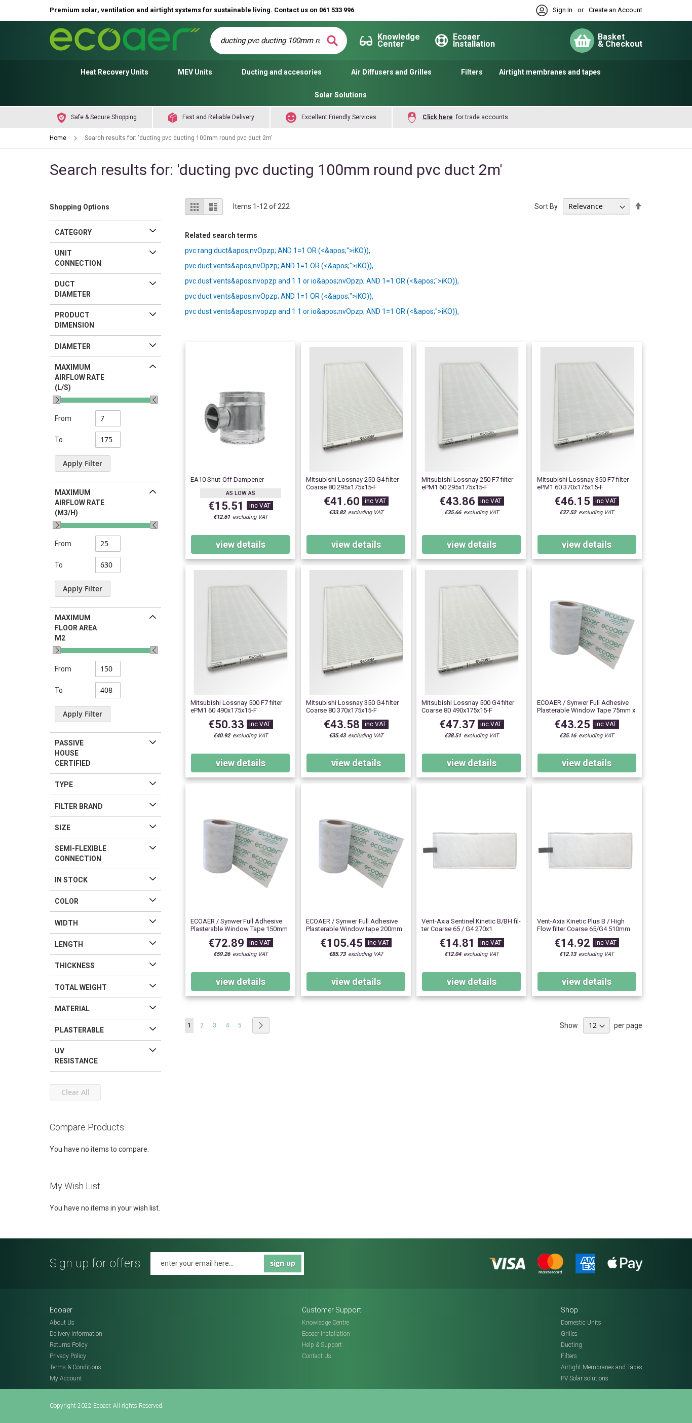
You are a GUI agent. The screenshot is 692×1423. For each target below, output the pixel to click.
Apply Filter (82, 463)
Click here (437, 117)
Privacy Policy (68, 1356)
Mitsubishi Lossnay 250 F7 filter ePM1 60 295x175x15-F (467, 483)
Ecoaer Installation (326, 1333)
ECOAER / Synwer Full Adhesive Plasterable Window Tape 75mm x (586, 706)
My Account (66, 1378)
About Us (62, 1322)
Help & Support (322, 1344)
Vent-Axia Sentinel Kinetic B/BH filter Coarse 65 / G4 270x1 (471, 925)
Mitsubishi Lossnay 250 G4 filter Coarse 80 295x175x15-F (352, 483)
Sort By (546, 206)
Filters (472, 72)
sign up (282, 1263)
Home (59, 137)
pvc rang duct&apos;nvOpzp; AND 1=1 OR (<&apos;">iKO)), (277, 250)
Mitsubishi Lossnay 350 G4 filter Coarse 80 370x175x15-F (352, 706)
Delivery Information (76, 1333)
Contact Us (316, 1356)
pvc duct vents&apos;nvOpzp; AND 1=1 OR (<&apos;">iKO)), (279, 266)
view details (240, 544)
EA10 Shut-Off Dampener (227, 479)
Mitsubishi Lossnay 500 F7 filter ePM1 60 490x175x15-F (236, 706)
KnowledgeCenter (398, 40)
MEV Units (195, 72)
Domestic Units (581, 1322)
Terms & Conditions (75, 1367)
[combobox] (272, 40)
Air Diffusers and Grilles (391, 72)
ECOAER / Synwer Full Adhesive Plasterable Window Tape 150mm (239, 925)
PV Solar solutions (584, 1378)
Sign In (562, 10)
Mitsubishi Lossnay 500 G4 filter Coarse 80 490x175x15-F (467, 706)
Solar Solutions (341, 95)
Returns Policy (69, 1344)
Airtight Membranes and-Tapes (601, 1367)
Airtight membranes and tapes (550, 72)
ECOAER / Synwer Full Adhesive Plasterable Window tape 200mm (354, 925)
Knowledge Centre (325, 1322)
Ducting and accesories (282, 72)
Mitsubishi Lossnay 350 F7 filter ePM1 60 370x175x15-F (583, 483)
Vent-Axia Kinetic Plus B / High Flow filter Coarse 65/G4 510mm (583, 925)
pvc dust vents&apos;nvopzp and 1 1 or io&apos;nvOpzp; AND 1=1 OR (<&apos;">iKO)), (322, 281)
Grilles (569, 1333)
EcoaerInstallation (474, 40)
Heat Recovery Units (114, 72)
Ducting (571, 1344)
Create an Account (615, 10)
